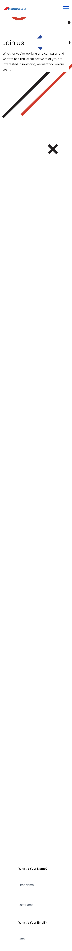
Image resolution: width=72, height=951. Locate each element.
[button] (65, 8)
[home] (15, 8)
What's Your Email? (32, 922)
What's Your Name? (32, 869)
